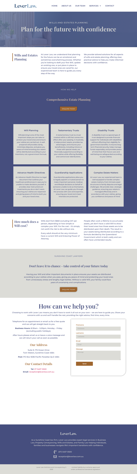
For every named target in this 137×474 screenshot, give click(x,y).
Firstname (80, 325)
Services (93, 6)
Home (54, 6)
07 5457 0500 (40, 369)
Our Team (80, 6)
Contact (109, 6)
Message (79, 349)
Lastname (80, 333)
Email (78, 341)
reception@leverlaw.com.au (41, 372)
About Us (66, 6)
